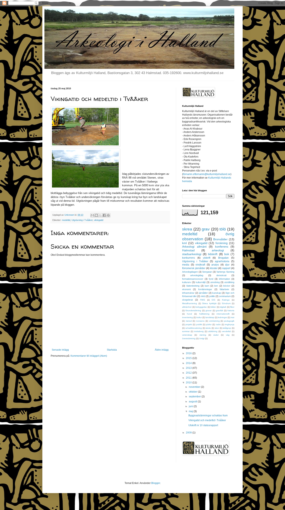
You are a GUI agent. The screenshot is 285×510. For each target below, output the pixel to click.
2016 (189, 353)
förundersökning (193, 310)
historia (230, 310)
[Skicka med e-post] (92, 215)
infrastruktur (188, 293)
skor (217, 328)
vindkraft (200, 264)
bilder (213, 307)
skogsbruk (187, 299)
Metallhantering (189, 303)
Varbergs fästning (225, 272)
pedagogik (229, 321)
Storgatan (207, 272)
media (185, 264)
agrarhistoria (222, 261)
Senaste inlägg (60, 349)
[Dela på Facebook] (104, 215)
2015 (189, 358)
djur (227, 264)
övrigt (201, 338)
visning (202, 335)
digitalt (223, 307)
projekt (188, 324)
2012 (189, 372)
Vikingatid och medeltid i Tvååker (207, 420)
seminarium (225, 296)
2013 (189, 367)
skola (208, 328)
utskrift (206, 257)
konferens (221, 246)
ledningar (222, 317)
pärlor (209, 324)
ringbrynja (229, 324)
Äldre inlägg (162, 349)
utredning (215, 282)
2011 (189, 377)
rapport (226, 268)
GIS (213, 300)
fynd (211, 279)
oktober (193, 391)
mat (232, 317)
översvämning (188, 338)
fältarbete (224, 289)
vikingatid (98, 220)
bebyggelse (201, 307)
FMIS (202, 300)
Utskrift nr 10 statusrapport (203, 425)
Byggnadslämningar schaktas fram (208, 415)
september (195, 396)
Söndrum (226, 303)
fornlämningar (205, 289)
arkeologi (218, 250)
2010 (189, 382)
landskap (210, 317)
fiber (232, 307)
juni (191, 406)
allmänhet (187, 307)
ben (216, 286)
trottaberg (199, 331)
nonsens (200, 321)
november (195, 386)
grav (206, 229)
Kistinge (226, 300)
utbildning (212, 331)
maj (191, 411)
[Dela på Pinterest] (108, 215)
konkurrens (188, 257)
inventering (187, 317)
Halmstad (188, 250)
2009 (189, 432)
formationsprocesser (192, 279)
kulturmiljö (201, 282)
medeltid (66, 220)
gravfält (219, 310)
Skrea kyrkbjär (209, 303)
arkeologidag (196, 275)
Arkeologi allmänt (194, 246)
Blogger (155, 483)
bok (226, 254)
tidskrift (212, 254)
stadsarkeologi (191, 254)
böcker (226, 286)
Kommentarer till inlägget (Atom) (89, 355)
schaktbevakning (193, 328)
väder (216, 335)
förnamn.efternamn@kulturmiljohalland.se (207, 174)
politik (212, 296)
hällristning (204, 314)
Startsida (112, 349)
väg (228, 335)
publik (199, 324)
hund (189, 314)
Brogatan (223, 257)
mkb (203, 296)
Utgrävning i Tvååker (82, 220)
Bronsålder (220, 239)
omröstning (214, 321)
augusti (193, 401)
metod (189, 321)
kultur (199, 317)
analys (215, 264)
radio (218, 324)
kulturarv (186, 282)
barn (207, 286)
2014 (189, 363)
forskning (222, 243)
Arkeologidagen (190, 272)
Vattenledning (192, 286)
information (224, 279)
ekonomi (186, 289)
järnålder (203, 293)
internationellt (223, 314)
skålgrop (227, 328)
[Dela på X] (100, 215)
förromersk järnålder (193, 268)
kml (184, 243)
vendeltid (226, 331)
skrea (187, 229)
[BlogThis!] (96, 215)
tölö (222, 229)
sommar (186, 331)
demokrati (221, 275)
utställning (229, 282)
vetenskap (187, 335)
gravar (209, 310)
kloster (214, 268)
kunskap (216, 293)
